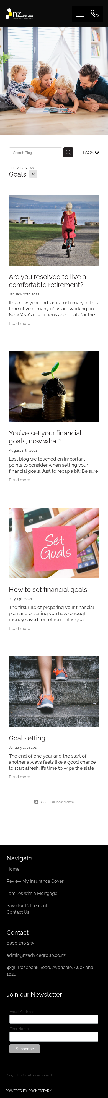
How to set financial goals (48, 588)
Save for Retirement (27, 905)
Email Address (21, 1011)
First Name (19, 1028)
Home (13, 869)
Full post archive (62, 801)
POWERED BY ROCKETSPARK (29, 1090)
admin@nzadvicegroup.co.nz (36, 955)
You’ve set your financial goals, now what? (45, 436)
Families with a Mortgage (32, 893)
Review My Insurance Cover (36, 881)
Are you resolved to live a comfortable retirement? (47, 280)
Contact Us (18, 912)
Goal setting (27, 737)
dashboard (43, 1075)
